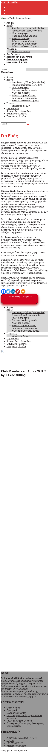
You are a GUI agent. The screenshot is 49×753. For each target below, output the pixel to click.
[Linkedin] (13, 291)
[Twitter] (8, 291)
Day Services (13, 108)
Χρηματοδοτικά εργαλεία (19, 111)
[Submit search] (28, 124)
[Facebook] (3, 291)
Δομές (10, 79)
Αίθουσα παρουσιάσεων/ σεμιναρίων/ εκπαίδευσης (25, 96)
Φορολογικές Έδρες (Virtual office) (28, 82)
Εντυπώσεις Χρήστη (17, 113)
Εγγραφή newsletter (16, 713)
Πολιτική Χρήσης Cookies (19, 720)
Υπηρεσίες (12, 103)
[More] (23, 291)
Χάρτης (10, 740)
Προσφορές (12, 710)
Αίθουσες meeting (21, 93)
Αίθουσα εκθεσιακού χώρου (25, 100)
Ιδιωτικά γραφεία (20, 87)
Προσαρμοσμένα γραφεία (24, 90)
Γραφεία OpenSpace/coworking (27, 85)
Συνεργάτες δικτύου (16, 116)
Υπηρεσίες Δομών (21, 106)
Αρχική (10, 77)
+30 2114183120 (9, 2)
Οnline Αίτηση (13, 707)
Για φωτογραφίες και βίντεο (20, 296)
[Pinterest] (17, 291)
